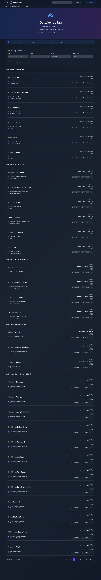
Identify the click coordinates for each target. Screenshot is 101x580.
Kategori (32, 53)
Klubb (52, 53)
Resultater (76, 83)
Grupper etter (76, 53)
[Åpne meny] (7, 2)
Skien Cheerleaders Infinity (16, 336)
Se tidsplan (86, 83)
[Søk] (10, 56)
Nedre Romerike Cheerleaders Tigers (19, 96)
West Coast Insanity (15, 251)
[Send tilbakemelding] (84, 2)
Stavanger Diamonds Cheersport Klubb (19, 221)
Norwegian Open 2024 (17, 6)
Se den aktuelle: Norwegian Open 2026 (50, 42)
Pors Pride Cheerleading (16, 141)
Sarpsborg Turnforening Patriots (18, 301)
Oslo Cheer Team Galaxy (16, 126)
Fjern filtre (19, 63)
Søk (9, 53)
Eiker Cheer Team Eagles (16, 81)
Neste (90, 559)
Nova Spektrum (58, 32)
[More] (92, 83)
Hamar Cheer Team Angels (16, 271)
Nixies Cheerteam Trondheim (17, 111)
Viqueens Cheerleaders (15, 156)
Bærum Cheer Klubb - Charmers (18, 176)
